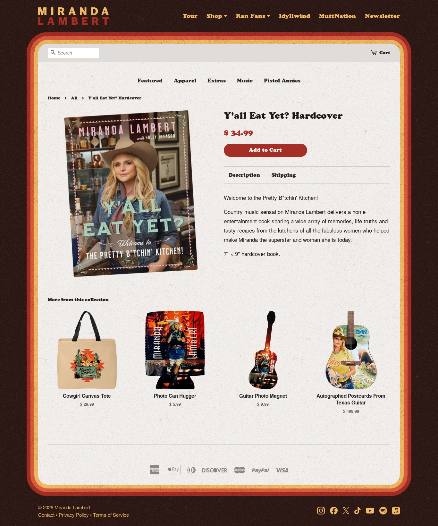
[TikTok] (357, 510)
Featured (150, 81)
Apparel (185, 81)
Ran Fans (250, 16)
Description (244, 175)
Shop (214, 16)
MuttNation (337, 16)
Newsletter (382, 16)
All (74, 98)
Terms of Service (111, 514)
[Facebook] (334, 510)
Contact (46, 514)
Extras (216, 81)
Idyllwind (294, 16)
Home (54, 98)
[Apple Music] (396, 510)
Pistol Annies (282, 81)
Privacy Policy (74, 514)
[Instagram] (321, 510)
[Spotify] (383, 510)
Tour (190, 16)
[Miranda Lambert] (73, 16)
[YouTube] (370, 510)
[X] (346, 510)
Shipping (284, 175)
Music (245, 81)
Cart (384, 52)
